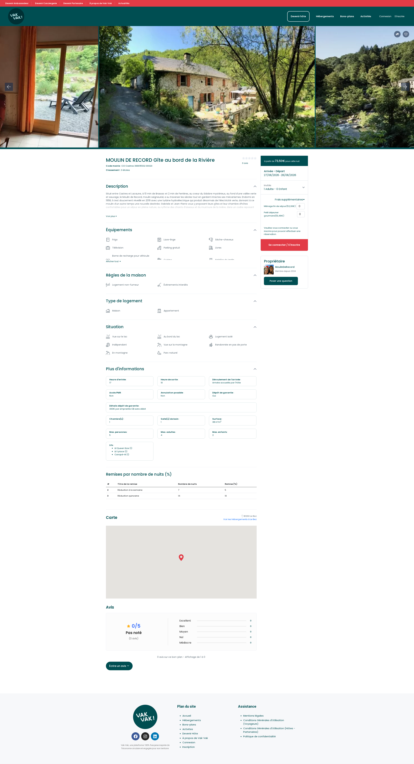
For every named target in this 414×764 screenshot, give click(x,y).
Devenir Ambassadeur (16, 3)
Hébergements (325, 16)
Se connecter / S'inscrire (284, 245)
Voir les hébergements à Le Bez (240, 519)
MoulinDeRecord (284, 267)
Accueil (186, 715)
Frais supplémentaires (289, 199)
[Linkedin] (155, 736)
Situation (115, 327)
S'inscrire (399, 16)
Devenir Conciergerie (46, 3)
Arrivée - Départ (274, 171)
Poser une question (281, 281)
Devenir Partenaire (73, 3)
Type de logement (124, 301)
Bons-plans (347, 16)
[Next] (405, 87)
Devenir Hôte (190, 733)
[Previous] (9, 87)
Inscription (188, 747)
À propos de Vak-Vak (100, 3)
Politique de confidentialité (259, 736)
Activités (365, 16)
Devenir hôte (298, 16)
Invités (267, 185)
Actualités (123, 3)
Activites (187, 729)
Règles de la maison (126, 275)
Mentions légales (253, 715)
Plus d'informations (125, 369)
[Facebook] (135, 736)
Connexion (385, 16)
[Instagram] (145, 736)
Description (117, 186)
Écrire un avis (118, 666)
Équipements (119, 230)
